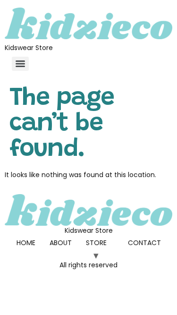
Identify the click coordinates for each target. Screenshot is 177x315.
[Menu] (20, 64)
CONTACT (144, 242)
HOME (26, 242)
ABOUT (61, 242)
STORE (96, 242)
